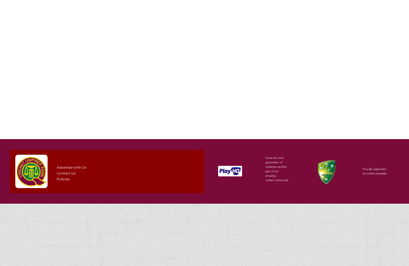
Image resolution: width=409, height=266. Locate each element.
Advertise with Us (71, 167)
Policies (63, 179)
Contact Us (66, 173)
